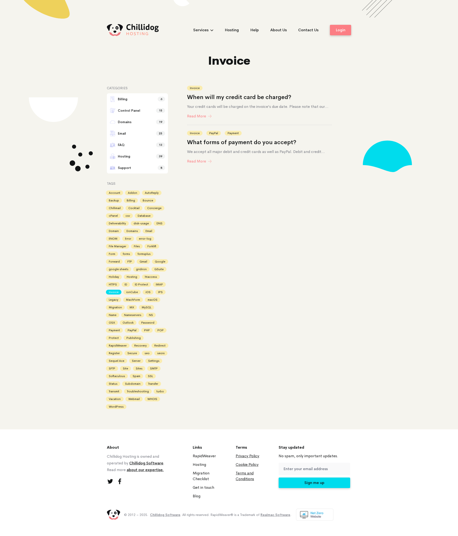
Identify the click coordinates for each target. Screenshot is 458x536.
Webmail (134, 399)
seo (147, 353)
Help (254, 29)
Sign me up (314, 482)
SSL (150, 376)
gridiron (141, 269)
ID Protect (141, 284)
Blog (196, 496)
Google (160, 261)
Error (128, 239)
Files (137, 246)
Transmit (114, 391)
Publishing (133, 338)
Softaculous (117, 376)
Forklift (151, 246)
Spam (136, 376)
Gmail (143, 261)
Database (144, 216)
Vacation (115, 399)
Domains (132, 231)
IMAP (159, 284)
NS (151, 315)
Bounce (148, 200)
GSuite (159, 269)
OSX (112, 323)
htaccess (151, 277)
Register (114, 353)
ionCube (132, 292)
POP (160, 330)
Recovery (140, 345)
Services (200, 29)
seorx (161, 353)
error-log (145, 239)
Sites (139, 368)
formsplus (144, 254)
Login (340, 29)
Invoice (195, 88)
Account (114, 193)
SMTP (154, 368)
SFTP (112, 368)
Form (112, 254)
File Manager (117, 246)
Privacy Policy (247, 455)
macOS (152, 300)
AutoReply (152, 193)
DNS (159, 223)
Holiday (114, 277)
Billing (131, 200)
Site (125, 368)
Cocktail (134, 208)
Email (149, 231)
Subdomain (133, 384)
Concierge (154, 208)
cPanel (113, 216)
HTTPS (113, 284)
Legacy (113, 300)
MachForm (133, 300)
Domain (114, 231)
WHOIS (152, 399)
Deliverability (117, 223)
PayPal (213, 133)
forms (126, 254)
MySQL (146, 307)
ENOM (113, 239)
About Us (278, 29)
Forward (114, 261)
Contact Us (308, 29)
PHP (147, 330)
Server (136, 361)
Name (112, 315)
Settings (153, 361)
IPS (160, 292)
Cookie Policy (247, 464)
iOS (148, 292)
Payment (233, 133)
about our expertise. (145, 469)
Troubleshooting (138, 391)
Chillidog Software (146, 463)
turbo (160, 391)
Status (113, 384)
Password (147, 323)
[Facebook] (119, 481)
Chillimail (115, 208)
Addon (132, 193)
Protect (114, 338)
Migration (115, 307)
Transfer (153, 384)
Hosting (232, 29)
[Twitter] (110, 481)
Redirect (160, 345)
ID (126, 284)
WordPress (116, 407)
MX (132, 307)
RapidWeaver (118, 345)
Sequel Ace (116, 361)
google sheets (118, 269)
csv (127, 216)
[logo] (133, 30)
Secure (132, 353)
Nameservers (132, 315)
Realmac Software (275, 515)
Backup (114, 200)
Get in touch (203, 487)
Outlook (128, 323)
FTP (129, 261)
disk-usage (141, 223)
